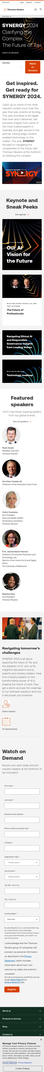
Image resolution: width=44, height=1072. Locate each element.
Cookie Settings (23, 1069)
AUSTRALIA (6, 16)
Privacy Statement (24, 1063)
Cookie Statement (9, 1063)
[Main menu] (35, 9)
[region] (22, 1054)
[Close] (41, 1039)
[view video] (22, 173)
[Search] (40, 9)
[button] (22, 1011)
